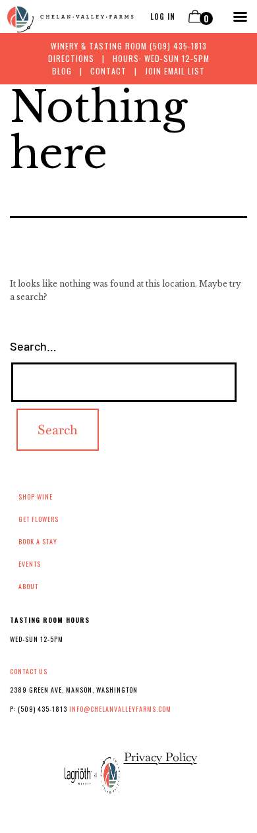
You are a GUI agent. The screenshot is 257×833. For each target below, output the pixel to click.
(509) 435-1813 (178, 45)
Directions (71, 58)
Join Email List (175, 70)
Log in (162, 16)
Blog (62, 70)
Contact (108, 70)
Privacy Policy (160, 756)
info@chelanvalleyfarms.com (120, 709)
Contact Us (28, 671)
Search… (33, 346)
